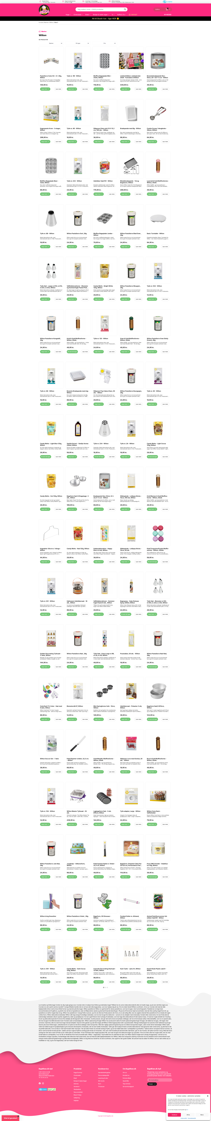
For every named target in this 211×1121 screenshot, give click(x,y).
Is (112, 14)
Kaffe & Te (121, 14)
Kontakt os (126, 1075)
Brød (87, 14)
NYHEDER (167, 14)
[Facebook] (40, 1083)
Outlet (134, 14)
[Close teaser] (18, 1116)
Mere (202, 1115)
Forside (41, 22)
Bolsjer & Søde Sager (80, 1081)
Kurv (99, 1084)
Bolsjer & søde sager (100, 14)
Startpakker (77, 1089)
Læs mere (58, 89)
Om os (125, 1072)
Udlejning (77, 1098)
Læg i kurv (44, 89)
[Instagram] (43, 1083)
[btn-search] (125, 9)
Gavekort (76, 1086)
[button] (208, 1096)
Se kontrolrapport (128, 1086)
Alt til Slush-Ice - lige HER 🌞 (105, 18)
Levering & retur (103, 1078)
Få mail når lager (72, 351)
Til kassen (101, 1086)
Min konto (101, 1081)
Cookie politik (184, 1118)
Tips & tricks (126, 1084)
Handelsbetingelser (104, 1072)
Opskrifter (126, 1081)
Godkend (174, 1115)
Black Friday (77, 1095)
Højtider (76, 1100)
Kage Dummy (78, 1072)
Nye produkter (78, 1092)
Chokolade (77, 14)
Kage (67, 14)
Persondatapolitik (192, 1118)
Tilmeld (151, 1084)
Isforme (76, 1084)
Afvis (188, 1115)
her (187, 1109)
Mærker (46, 22)
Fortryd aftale (127, 1078)
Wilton (51, 22)
